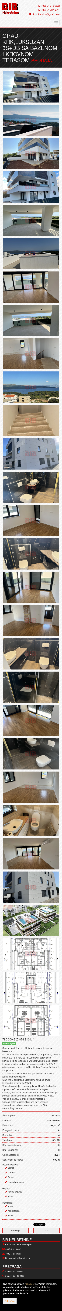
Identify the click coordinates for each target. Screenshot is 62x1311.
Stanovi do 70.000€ (14, 1271)
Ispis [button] (46, 1230)
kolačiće (30, 1283)
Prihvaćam (10, 1301)
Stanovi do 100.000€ (14, 1275)
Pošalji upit (15, 1230)
